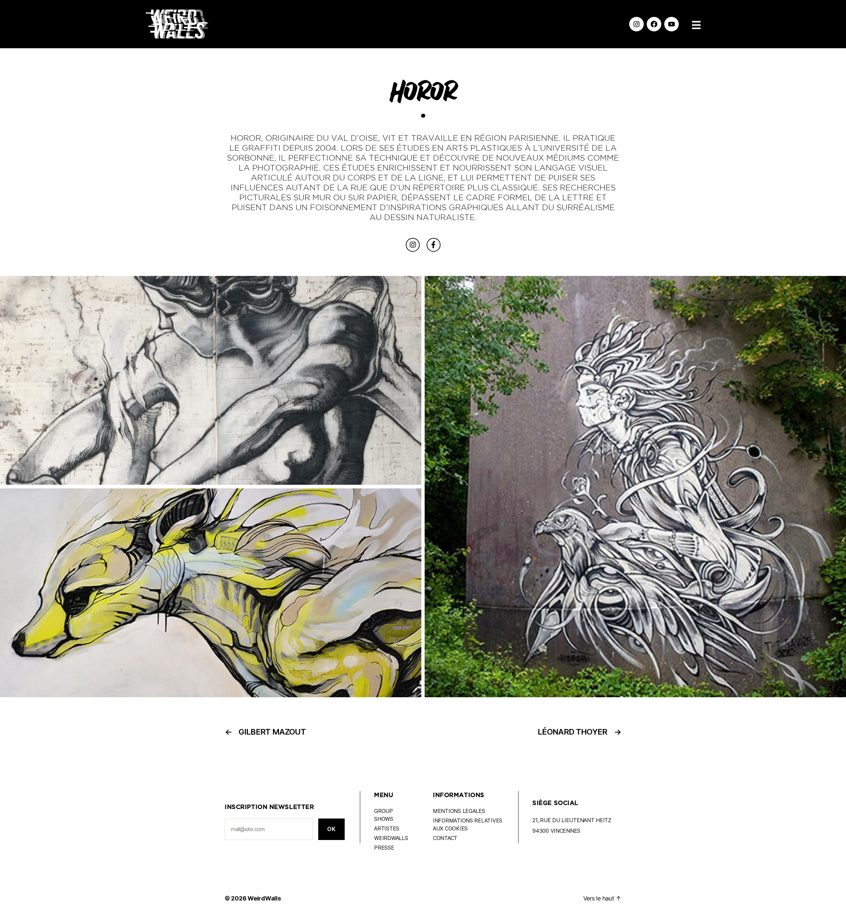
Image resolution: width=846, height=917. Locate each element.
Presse (384, 847)
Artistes (386, 828)
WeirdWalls (264, 898)
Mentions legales (459, 811)
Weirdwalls (391, 838)
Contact (445, 838)
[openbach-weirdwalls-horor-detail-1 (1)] (210, 592)
